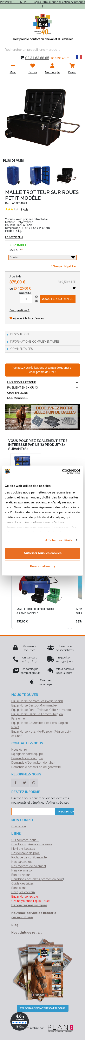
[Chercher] (78, 50)
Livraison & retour (21, 382)
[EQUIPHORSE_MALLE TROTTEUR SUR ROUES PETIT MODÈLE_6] (40, 175)
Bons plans (18, 887)
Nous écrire (19, 749)
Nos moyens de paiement (28, 866)
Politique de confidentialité (29, 857)
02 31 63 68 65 (37, 58)
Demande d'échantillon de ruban (33, 762)
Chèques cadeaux (23, 892)
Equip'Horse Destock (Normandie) (34, 705)
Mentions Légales (23, 848)
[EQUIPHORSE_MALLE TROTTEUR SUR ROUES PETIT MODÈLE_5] (13, 175)
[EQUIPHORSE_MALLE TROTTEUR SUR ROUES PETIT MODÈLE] (66, 175)
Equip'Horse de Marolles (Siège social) (37, 701)
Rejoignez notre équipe (27, 754)
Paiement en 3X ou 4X (22, 387)
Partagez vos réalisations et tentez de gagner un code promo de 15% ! (42, 370)
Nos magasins (17, 398)
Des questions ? (19, 310)
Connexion (18, 826)
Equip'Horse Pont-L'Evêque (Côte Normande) (41, 709)
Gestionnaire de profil (25, 853)
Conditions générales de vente (31, 844)
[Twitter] (24, 783)
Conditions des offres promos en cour (37, 879)
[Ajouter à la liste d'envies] (74, 288)
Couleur (14, 250)
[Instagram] (34, 783)
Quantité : (25, 293)
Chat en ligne (17, 392)
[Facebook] (15, 783)
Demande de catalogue (27, 758)
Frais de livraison (22, 870)
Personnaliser (40, 566)
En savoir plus (14, 237)
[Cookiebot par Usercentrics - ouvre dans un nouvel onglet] (62, 471)
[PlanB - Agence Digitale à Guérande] (59, 1028)
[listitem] (40, 590)
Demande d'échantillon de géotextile (36, 767)
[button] (7, 590)
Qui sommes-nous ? (25, 840)
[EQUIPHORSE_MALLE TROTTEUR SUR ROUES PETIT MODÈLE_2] (42, 117)
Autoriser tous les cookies (42, 553)
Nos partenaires (21, 861)
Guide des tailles (22, 883)
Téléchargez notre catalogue (42, 1008)
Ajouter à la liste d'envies (28, 318)
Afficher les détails (58, 540)
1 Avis (24, 209)
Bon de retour (20, 874)
